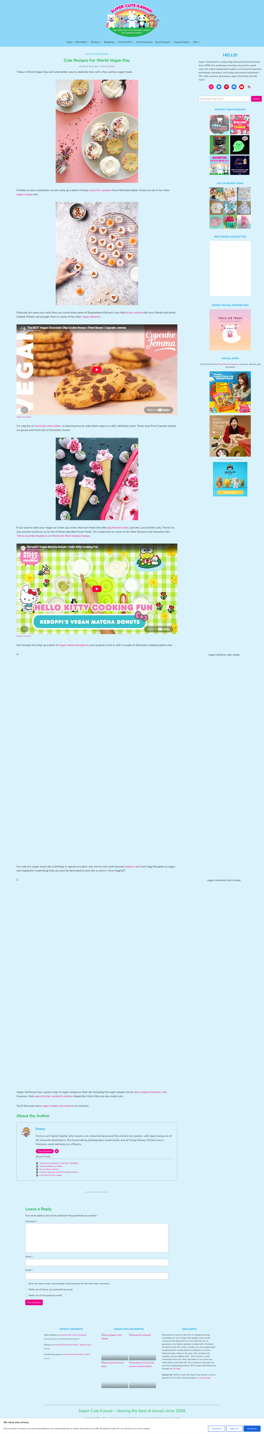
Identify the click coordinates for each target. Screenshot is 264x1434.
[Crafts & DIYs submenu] (133, 42)
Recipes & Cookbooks (96, 54)
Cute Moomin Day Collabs (50, 1175)
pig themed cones (118, 527)
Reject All (234, 1428)
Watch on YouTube (23, 417)
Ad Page (176, 1368)
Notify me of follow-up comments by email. (51, 1289)
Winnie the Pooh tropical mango (71, 536)
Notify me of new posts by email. (45, 1295)
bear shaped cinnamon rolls (150, 1092)
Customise (216, 1428)
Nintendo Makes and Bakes (51, 1166)
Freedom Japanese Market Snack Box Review (58, 1172)
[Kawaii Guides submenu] (190, 42)
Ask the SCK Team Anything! (73, 1335)
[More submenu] (199, 42)
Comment (31, 1221)
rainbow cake (132, 866)
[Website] (57, 1151)
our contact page (202, 1377)
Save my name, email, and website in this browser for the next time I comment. (69, 1283)
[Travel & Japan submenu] (171, 42)
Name (29, 1256)
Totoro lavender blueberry (32, 536)
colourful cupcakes (100, 190)
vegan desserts (91, 316)
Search (256, 98)
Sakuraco (234, 364)
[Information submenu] (88, 42)
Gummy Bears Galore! (48, 1169)
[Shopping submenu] (115, 42)
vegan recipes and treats (56, 1106)
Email (29, 1270)
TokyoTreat (223, 364)
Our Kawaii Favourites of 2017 (77, 1354)
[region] (132, 1426)
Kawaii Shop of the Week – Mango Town (73, 1344)
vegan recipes (24, 194)
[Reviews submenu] (101, 42)
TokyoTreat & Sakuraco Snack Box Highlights (58, 1163)
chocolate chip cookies (47, 426)
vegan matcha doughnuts (74, 645)
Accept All (252, 1428)
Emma (112, 66)
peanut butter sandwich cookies (53, 1096)
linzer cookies (134, 312)
